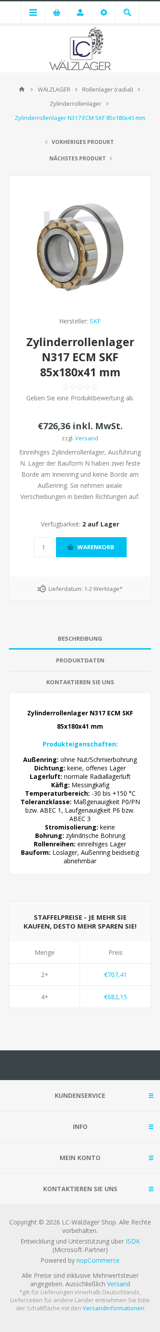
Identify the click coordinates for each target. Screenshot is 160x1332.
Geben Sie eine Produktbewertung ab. (80, 398)
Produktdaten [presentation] (80, 660)
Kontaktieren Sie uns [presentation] (80, 682)
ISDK (133, 1241)
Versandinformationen (113, 1308)
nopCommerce (98, 1260)
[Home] (21, 89)
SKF (95, 321)
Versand (86, 438)
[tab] (80, 639)
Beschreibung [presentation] (80, 638)
